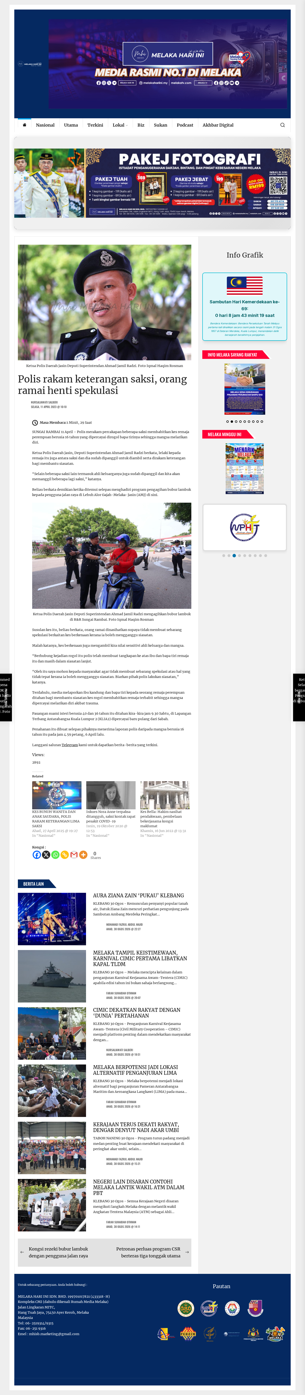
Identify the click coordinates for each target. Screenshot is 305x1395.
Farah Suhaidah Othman (121, 993)
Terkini (95, 125)
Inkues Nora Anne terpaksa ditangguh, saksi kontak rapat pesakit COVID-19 (111, 816)
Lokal (118, 125)
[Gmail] (74, 855)
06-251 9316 (36, 1328)
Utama (71, 125)
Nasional (45, 125)
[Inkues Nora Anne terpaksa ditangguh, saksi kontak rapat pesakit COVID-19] (111, 795)
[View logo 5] (244, 555)
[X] (46, 855)
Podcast (185, 125)
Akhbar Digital (218, 125)
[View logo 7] (255, 555)
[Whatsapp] (55, 855)
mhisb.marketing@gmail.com (54, 1334)
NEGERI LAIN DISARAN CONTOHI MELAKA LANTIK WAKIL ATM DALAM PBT (138, 1187)
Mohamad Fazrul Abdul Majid (124, 924)
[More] (83, 855)
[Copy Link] (65, 855)
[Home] (24, 125)
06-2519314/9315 (39, 1323)
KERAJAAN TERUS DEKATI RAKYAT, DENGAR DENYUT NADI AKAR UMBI (136, 1127)
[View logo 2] (229, 555)
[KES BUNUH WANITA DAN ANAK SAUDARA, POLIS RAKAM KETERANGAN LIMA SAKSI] (56, 795)
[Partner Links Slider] (244, 527)
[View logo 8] (260, 555)
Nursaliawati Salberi (44, 402)
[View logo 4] (239, 555)
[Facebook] (37, 855)
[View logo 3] (234, 555)
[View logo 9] (265, 555)
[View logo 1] (223, 555)
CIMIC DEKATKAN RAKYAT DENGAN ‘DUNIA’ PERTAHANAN (136, 1013)
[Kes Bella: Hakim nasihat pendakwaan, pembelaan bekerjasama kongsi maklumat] (165, 795)
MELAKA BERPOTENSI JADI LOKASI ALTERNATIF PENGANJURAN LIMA (135, 1070)
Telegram (70, 745)
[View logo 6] (250, 555)
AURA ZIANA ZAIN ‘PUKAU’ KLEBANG (138, 896)
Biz (140, 125)
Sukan (160, 125)
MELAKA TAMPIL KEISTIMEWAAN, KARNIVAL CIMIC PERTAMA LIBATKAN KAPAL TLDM (140, 958)
